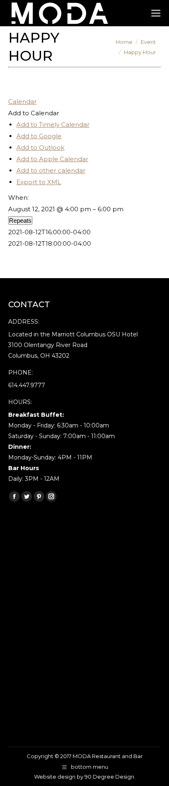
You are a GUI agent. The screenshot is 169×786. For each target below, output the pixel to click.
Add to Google (39, 136)
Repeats (20, 220)
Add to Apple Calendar (52, 159)
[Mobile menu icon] (156, 13)
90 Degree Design (109, 776)
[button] (33, 113)
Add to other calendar (50, 170)
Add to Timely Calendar (52, 124)
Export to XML (38, 182)
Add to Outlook (40, 147)
